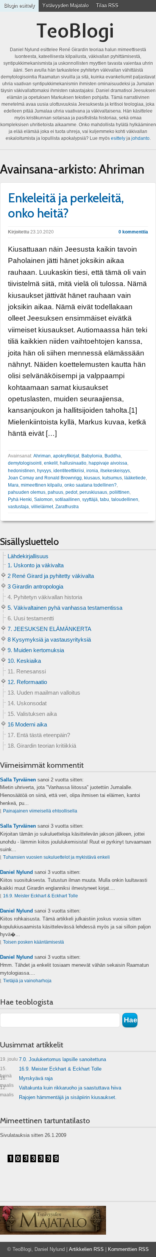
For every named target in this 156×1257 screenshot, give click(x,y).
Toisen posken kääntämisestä (33, 942)
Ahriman (42, 456)
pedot (71, 492)
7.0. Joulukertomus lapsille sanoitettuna (53, 1059)
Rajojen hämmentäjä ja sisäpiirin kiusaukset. (68, 1097)
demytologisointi (25, 463)
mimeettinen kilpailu (41, 485)
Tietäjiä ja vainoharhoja (27, 980)
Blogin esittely (19, 5)
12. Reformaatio (27, 682)
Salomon (43, 499)
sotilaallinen (67, 499)
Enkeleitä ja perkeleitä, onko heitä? (66, 205)
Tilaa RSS (107, 5)
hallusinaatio (73, 463)
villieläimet (42, 506)
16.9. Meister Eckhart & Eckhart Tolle (40, 896)
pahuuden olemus (26, 492)
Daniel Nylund (16, 872)
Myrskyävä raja (26, 1079)
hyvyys (44, 470)
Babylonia (91, 456)
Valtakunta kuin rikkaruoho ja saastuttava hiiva (60, 1089)
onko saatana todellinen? (90, 485)
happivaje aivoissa (108, 463)
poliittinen (119, 492)
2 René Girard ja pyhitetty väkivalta (51, 576)
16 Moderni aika (27, 724)
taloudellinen (124, 499)
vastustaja (18, 506)
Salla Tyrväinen (18, 780)
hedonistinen (21, 470)
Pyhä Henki (20, 499)
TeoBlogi (75, 30)
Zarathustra (67, 506)
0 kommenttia (133, 232)
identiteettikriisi (68, 470)
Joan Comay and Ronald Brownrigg (45, 478)
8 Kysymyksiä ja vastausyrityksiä (49, 639)
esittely (118, 138)
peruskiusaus (93, 492)
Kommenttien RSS (128, 1249)
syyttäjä (90, 499)
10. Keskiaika (24, 660)
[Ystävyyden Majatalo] (53, 1220)
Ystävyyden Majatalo (65, 5)
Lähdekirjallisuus (28, 556)
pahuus (55, 492)
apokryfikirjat (66, 456)
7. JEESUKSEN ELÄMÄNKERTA (49, 629)
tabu (104, 499)
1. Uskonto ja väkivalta (36, 565)
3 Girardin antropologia (35, 586)
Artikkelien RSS (86, 1249)
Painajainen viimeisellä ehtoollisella (40, 811)
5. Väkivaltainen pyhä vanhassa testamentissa (65, 607)
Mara (13, 485)
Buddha (113, 456)
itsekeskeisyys (115, 470)
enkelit (51, 463)
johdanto (140, 138)
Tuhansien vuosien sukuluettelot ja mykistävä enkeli (56, 857)
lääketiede (135, 478)
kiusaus (92, 478)
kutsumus (112, 478)
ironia (92, 470)
